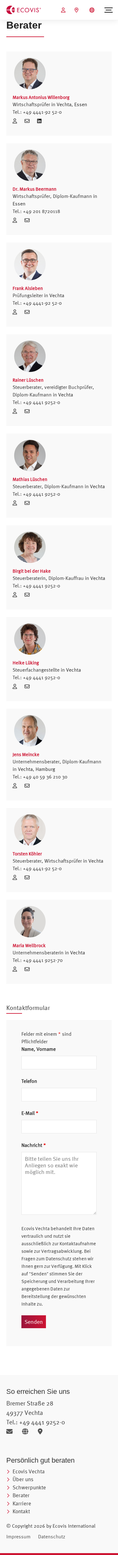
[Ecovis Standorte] (77, 10)
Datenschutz (51, 1536)
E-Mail (29, 1113)
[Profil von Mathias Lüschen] (59, 455)
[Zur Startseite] (23, 9)
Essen (80, 104)
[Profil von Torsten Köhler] (59, 830)
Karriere (22, 1503)
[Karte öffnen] (42, 1431)
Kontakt (21, 1511)
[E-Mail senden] (11, 1431)
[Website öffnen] (27, 1431)
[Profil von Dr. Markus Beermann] (59, 165)
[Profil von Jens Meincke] (59, 730)
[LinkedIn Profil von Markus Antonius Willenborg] (39, 121)
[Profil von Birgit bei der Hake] (59, 547)
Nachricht (33, 1145)
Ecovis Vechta (29, 1471)
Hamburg (45, 769)
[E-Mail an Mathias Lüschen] (29, 503)
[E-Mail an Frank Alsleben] (29, 312)
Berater (21, 1495)
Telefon (29, 1081)
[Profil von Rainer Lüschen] (59, 356)
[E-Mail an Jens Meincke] (29, 785)
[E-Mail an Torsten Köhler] (29, 877)
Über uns (23, 1479)
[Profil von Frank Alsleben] (59, 264)
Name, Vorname (38, 1049)
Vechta (64, 104)
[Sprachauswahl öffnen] (92, 10)
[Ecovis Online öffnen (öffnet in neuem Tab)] (64, 10)
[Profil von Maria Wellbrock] (59, 921)
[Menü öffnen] (108, 10)
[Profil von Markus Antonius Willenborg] (59, 73)
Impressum (18, 1536)
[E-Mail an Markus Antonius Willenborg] (29, 121)
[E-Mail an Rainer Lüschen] (29, 411)
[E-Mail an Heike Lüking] (29, 686)
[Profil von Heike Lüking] (59, 639)
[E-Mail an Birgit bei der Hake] (29, 594)
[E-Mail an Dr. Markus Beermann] (29, 220)
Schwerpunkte (29, 1487)
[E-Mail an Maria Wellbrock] (29, 969)
